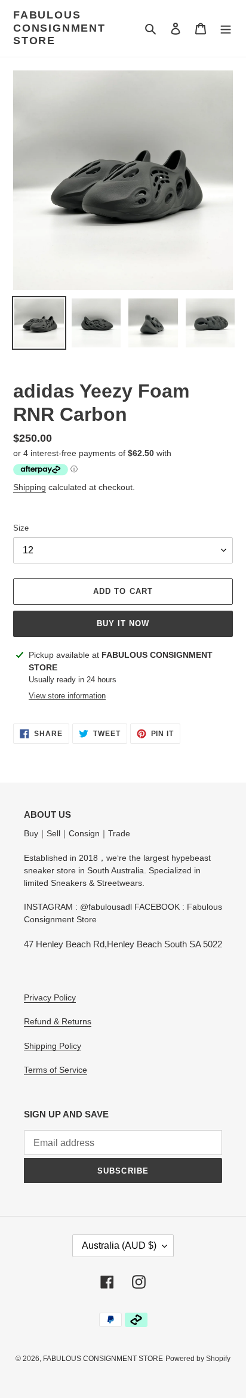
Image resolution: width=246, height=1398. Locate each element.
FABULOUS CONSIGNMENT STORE (59, 28)
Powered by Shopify (197, 1358)
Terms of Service (55, 1069)
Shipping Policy (52, 1046)
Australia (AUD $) (119, 1245)
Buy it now (123, 623)
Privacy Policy (50, 997)
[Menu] (225, 28)
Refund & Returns (57, 1021)
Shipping (29, 487)
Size (21, 528)
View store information (67, 695)
